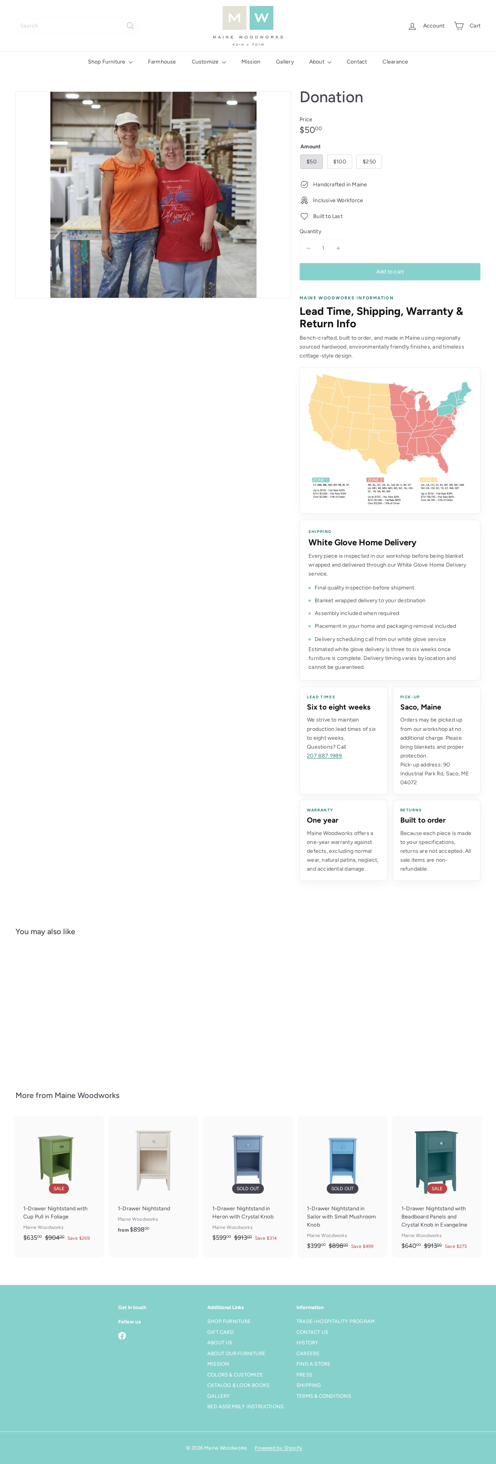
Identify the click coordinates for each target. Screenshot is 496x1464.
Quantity (310, 231)
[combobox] (78, 26)
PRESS (304, 1375)
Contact (357, 61)
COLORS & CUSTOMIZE (235, 1375)
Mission (250, 61)
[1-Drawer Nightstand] (153, 1178)
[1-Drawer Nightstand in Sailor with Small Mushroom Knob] (342, 1186)
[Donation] (51, 1008)
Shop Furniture (107, 61)
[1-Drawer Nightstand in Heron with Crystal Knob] (248, 1182)
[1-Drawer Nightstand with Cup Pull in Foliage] (59, 1182)
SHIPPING (308, 1385)
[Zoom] (153, 195)
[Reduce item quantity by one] (308, 248)
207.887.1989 (324, 756)
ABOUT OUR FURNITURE (236, 1353)
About (317, 61)
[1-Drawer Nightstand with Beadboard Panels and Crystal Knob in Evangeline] (437, 1186)
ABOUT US (219, 1342)
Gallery (284, 61)
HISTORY (307, 1342)
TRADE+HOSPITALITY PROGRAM (335, 1321)
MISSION (218, 1364)
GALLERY (218, 1396)
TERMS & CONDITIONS (323, 1396)
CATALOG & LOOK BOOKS (238, 1385)
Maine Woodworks (87, 1095)
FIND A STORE (313, 1364)
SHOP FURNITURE (229, 1321)
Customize (206, 61)
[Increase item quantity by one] (338, 248)
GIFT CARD (220, 1332)
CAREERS (307, 1353)
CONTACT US (312, 1332)
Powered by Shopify (278, 1448)
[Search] (130, 26)
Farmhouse (162, 61)
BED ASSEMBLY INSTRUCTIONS (245, 1406)
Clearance (395, 61)
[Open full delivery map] (390, 440)
